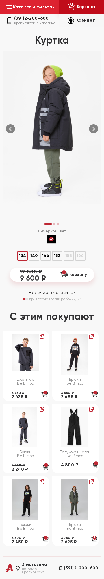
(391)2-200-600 (31, 18)
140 (34, 255)
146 (45, 255)
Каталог (34, 7)
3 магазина (34, 564)
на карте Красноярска (33, 570)
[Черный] (51, 239)
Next (93, 129)
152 (57, 255)
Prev (10, 129)
